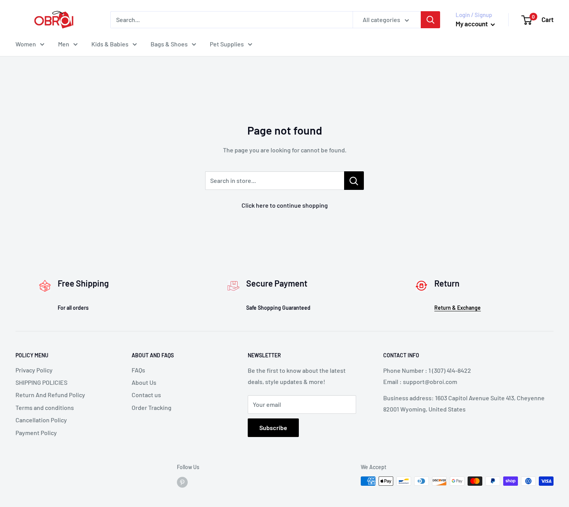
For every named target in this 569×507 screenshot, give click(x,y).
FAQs (138, 370)
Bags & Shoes (169, 44)
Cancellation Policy (41, 419)
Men (63, 44)
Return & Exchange (457, 307)
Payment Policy (36, 432)
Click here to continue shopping (285, 205)
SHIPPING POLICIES (41, 382)
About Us (144, 382)
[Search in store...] (354, 180)
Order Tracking (151, 407)
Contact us (146, 394)
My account (472, 23)
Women (25, 44)
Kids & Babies (110, 44)
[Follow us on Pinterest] (182, 481)
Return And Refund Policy (50, 394)
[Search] (430, 19)
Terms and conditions (44, 407)
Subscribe (273, 427)
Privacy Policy (34, 370)
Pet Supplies (227, 44)
